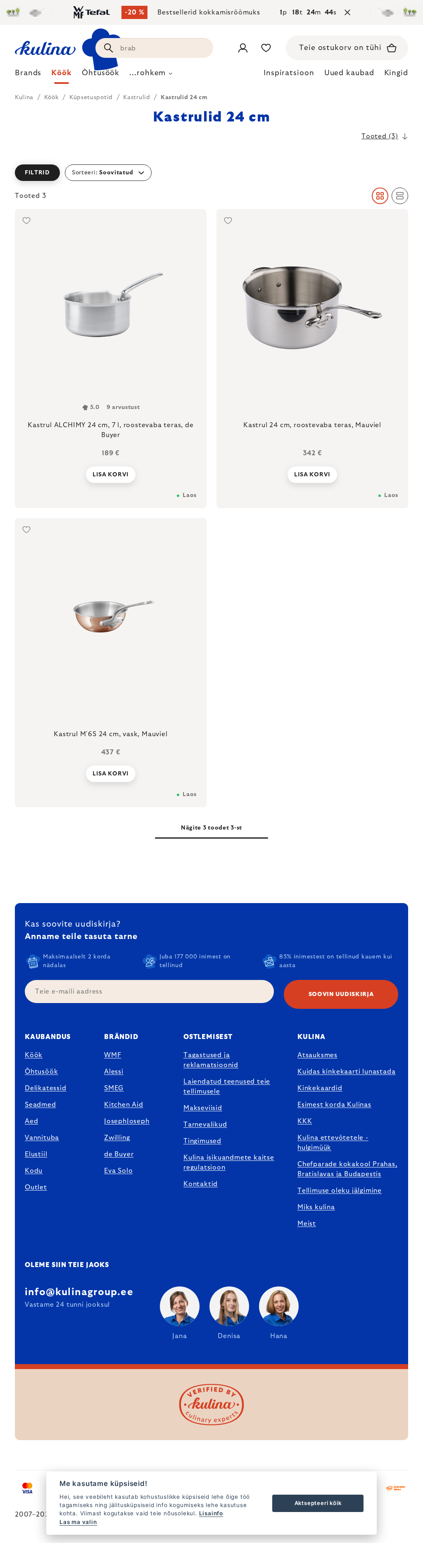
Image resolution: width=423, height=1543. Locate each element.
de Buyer (118, 1154)
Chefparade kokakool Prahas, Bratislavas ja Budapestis (347, 1169)
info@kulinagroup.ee (79, 1292)
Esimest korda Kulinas (334, 1104)
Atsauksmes (317, 1055)
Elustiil (36, 1154)
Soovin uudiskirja (341, 994)
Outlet (36, 1187)
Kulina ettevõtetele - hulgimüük (332, 1142)
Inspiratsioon (289, 73)
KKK (304, 1121)
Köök (34, 1055)
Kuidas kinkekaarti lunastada (346, 1071)
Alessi (114, 1071)
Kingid (396, 73)
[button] (211, 172)
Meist (306, 1223)
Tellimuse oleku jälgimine (339, 1190)
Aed (31, 1121)
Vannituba (42, 1137)
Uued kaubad (349, 73)
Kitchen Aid (123, 1104)
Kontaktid (200, 1184)
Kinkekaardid (319, 1088)
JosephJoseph (127, 1121)
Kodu (34, 1170)
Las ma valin (78, 1522)
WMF (112, 1055)
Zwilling (117, 1137)
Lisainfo (211, 1513)
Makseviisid (202, 1108)
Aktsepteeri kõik (318, 1503)
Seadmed (40, 1104)
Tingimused (202, 1141)
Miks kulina (316, 1207)
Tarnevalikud (205, 1124)
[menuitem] (28, 75)
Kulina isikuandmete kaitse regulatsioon (228, 1162)
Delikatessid (46, 1088)
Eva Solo (118, 1170)
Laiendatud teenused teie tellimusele (226, 1086)
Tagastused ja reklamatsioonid (210, 1060)
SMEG (114, 1088)
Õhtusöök (41, 1071)
